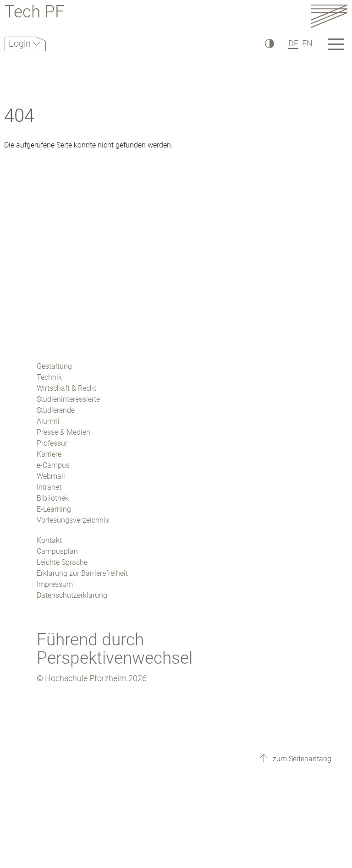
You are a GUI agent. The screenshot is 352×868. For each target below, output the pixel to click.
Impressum (55, 584)
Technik (49, 377)
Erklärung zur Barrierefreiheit (82, 573)
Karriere (49, 454)
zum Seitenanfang (301, 758)
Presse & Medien (63, 432)
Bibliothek (53, 498)
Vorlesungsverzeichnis (73, 520)
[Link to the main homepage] (329, 15)
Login (21, 43)
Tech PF (35, 13)
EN (307, 43)
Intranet (49, 487)
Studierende (56, 410)
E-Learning (54, 509)
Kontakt (49, 540)
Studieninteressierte (68, 399)
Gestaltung (54, 366)
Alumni (48, 421)
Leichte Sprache (62, 562)
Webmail (51, 476)
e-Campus (53, 465)
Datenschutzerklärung (72, 595)
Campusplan (57, 551)
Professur (52, 443)
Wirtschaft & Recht (66, 388)
